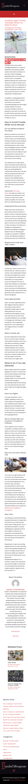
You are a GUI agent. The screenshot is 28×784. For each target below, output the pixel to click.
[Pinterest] (15, 59)
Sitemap (22, 780)
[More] (9, 62)
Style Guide (12, 662)
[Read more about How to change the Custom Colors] (15, 676)
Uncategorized (9, 28)
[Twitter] (9, 59)
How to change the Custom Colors (14, 684)
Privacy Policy (14, 780)
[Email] (24, 59)
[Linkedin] (12, 59)
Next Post (16, 636)
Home (5, 749)
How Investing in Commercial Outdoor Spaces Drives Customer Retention (13, 706)
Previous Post (15, 631)
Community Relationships (11, 746)
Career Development (9, 744)
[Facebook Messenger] (6, 62)
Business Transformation (11, 741)
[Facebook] (6, 59)
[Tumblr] (21, 59)
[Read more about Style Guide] (15, 655)
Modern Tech (7, 755)
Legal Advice (7, 752)
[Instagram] (18, 59)
